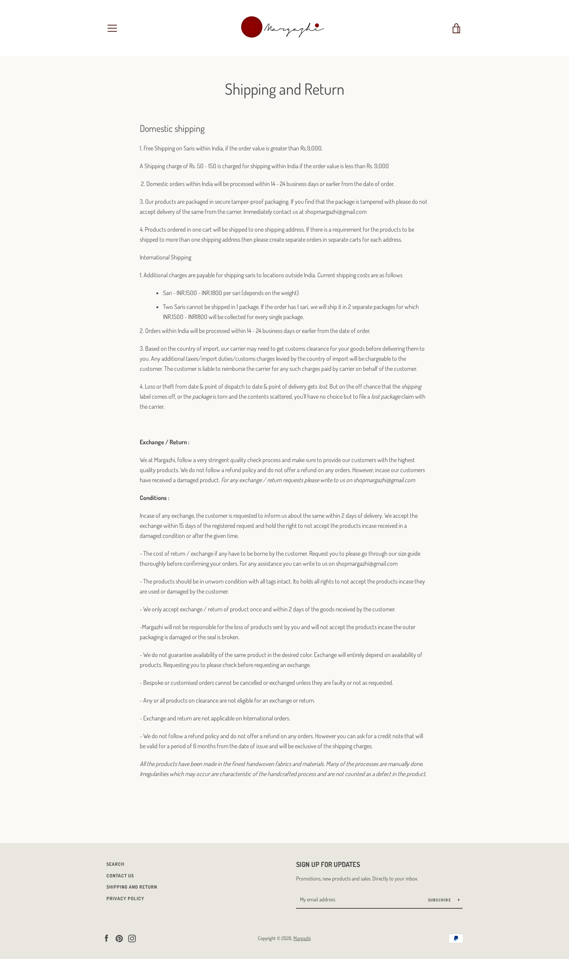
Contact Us (120, 876)
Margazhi (301, 938)
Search (115, 864)
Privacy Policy (125, 898)
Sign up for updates (328, 864)
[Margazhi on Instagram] (132, 938)
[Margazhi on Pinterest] (119, 938)
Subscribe (440, 900)
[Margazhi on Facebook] (106, 938)
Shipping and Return (131, 887)
